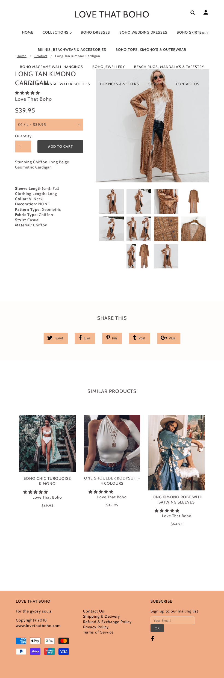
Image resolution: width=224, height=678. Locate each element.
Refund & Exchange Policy (107, 621)
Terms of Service (98, 632)
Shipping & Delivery (101, 616)
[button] (36, 492)
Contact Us (93, 611)
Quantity (23, 136)
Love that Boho (112, 14)
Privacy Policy (96, 626)
